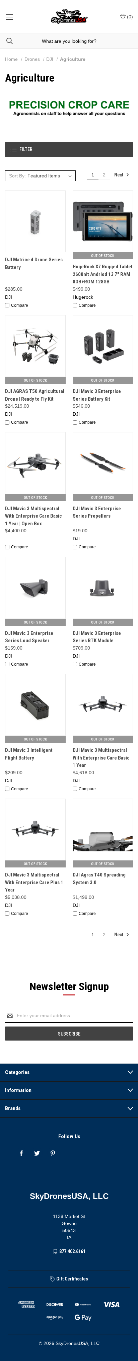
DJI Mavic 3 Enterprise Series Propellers (97, 512)
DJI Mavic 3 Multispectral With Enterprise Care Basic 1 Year (101, 757)
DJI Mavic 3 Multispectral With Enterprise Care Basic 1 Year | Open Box (33, 516)
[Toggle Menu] (9, 16)
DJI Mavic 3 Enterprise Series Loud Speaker (29, 637)
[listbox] (50, 176)
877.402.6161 (72, 1251)
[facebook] (21, 1153)
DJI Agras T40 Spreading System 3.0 (99, 879)
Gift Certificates (71, 1278)
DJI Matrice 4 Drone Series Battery (34, 263)
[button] (69, 149)
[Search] (6, 40)
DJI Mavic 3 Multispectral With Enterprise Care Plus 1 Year (34, 882)
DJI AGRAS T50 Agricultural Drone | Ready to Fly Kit (34, 395)
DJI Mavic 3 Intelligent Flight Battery (29, 754)
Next (119, 174)
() (129, 16)
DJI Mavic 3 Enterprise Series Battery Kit (97, 395)
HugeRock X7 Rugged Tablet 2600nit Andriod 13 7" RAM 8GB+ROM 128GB (103, 274)
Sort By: (17, 175)
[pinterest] (53, 1153)
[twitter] (37, 1153)
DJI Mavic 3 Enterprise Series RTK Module (97, 637)
